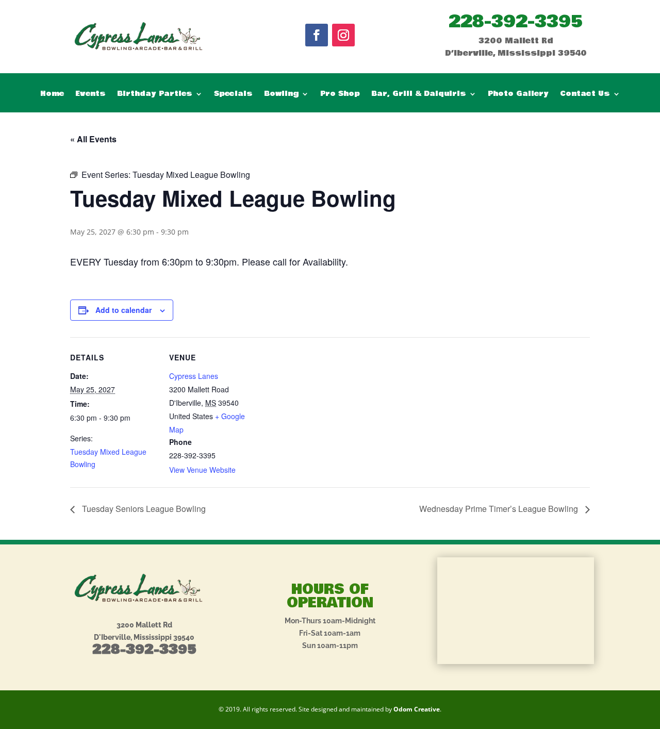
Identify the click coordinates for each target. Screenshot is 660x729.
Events (90, 94)
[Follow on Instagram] (343, 35)
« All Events (93, 139)
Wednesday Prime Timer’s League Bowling (499, 509)
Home (52, 94)
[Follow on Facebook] (316, 35)
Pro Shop (340, 94)
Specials (233, 94)
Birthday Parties (154, 94)
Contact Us (585, 94)
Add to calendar (123, 310)
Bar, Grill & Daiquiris (418, 94)
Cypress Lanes (193, 376)
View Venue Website (202, 470)
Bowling (281, 94)
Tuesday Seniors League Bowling (143, 509)
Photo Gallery (518, 94)
